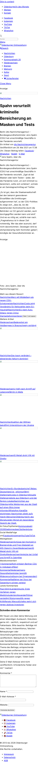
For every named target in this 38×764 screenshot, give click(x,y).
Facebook (8, 18)
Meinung (8, 69)
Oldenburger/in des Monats (16, 6)
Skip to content (7, 1)
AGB (6, 760)
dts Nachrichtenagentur (25, 144)
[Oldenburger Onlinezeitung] (13, 715)
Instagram (8, 21)
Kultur (6, 72)
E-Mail (22, 154)
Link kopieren (31, 316)
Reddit (14, 154)
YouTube (8, 24)
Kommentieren (15, 316)
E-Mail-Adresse (8, 696)
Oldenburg (9, 56)
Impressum (9, 754)
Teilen (24, 316)
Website (3, 705)
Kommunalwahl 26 (12, 59)
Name (3, 691)
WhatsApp (8, 30)
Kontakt (7, 13)
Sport (6, 75)
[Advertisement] (19, 262)
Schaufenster (12, 78)
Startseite (4, 316)
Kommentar (6, 673)
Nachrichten (9, 53)
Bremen (7, 66)
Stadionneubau (12, 529)
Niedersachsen (11, 63)
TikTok (7, 27)
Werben (7, 10)
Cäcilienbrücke (25, 529)
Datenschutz (9, 757)
